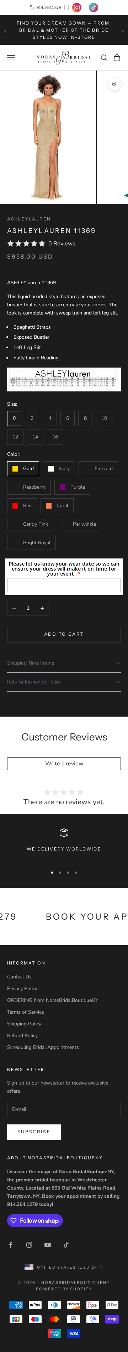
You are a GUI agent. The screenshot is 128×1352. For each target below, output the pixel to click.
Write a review (64, 764)
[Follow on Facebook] (10, 1244)
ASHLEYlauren (29, 219)
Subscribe (33, 1132)
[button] (64, 663)
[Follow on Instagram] (29, 1244)
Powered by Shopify (64, 1288)
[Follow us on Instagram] (76, 7)
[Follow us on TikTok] (93, 7)
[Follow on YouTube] (47, 1244)
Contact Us (19, 976)
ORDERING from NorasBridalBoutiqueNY (52, 1000)
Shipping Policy (24, 1023)
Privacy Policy (22, 988)
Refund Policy (22, 1035)
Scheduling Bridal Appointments (43, 1047)
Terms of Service (25, 1012)
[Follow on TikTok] (66, 1244)
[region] (64, 844)
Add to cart (64, 634)
